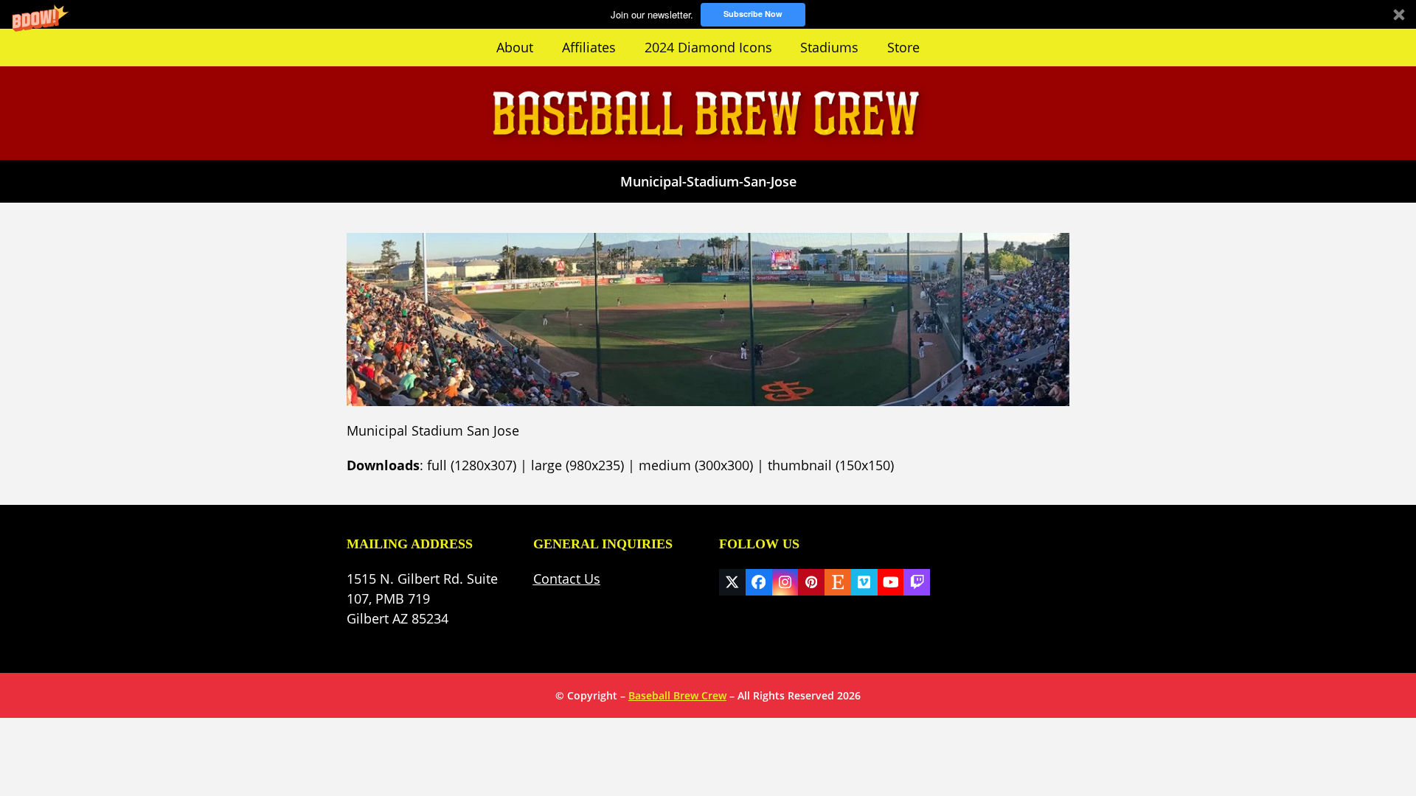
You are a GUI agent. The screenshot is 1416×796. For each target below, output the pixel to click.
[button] (708, 14)
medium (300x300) (696, 465)
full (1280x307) (471, 465)
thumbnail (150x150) (831, 465)
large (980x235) (577, 465)
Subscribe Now (752, 13)
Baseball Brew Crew (677, 695)
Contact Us (566, 578)
